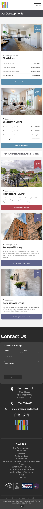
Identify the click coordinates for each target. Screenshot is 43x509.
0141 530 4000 (25, 403)
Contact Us (21, 477)
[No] (41, 504)
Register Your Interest (21, 208)
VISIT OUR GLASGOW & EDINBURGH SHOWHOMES (21, 154)
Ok (22, 506)
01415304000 (36, 75)
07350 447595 (36, 139)
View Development (21, 82)
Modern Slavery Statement (21, 472)
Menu (38, 5)
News (21, 475)
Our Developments (21, 448)
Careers (21, 453)
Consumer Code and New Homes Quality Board (21, 462)
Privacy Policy (9, 498)
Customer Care (21, 456)
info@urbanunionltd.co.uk (25, 408)
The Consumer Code (27, 498)
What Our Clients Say (21, 467)
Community (21, 458)
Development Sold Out (21, 263)
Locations (21, 450)
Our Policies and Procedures (21, 469)
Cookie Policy (27, 503)
